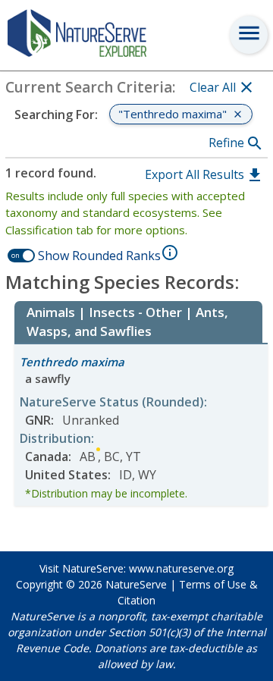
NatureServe (136, 584)
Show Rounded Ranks (99, 255)
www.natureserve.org (181, 568)
